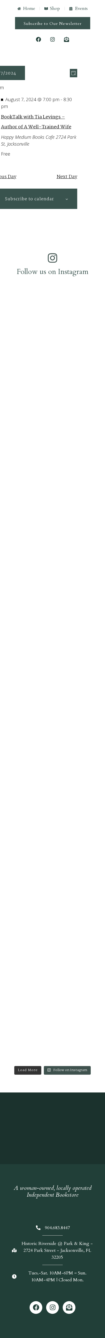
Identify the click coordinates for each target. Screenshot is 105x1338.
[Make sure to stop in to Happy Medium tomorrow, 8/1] (52, 812)
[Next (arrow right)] (96, 669)
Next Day (67, 177)
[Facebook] (38, 39)
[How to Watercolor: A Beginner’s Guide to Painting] (52, 955)
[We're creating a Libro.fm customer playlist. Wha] (52, 425)
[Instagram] (52, 39)
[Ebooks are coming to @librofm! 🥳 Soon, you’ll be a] (52, 547)
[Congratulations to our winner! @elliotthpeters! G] (52, 465)
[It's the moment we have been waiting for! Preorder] (52, 642)
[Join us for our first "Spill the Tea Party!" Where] (52, 347)
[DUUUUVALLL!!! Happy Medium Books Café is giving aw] (52, 723)
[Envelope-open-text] (66, 39)
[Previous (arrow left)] (9, 669)
